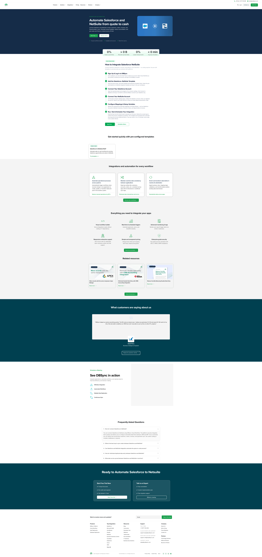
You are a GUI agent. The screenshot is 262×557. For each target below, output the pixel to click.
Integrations (70, 5)
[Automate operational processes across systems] (93, 177)
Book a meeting (152, 497)
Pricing (77, 5)
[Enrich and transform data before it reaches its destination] (150, 177)
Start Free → (110, 124)
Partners (90, 5)
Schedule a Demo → (122, 124)
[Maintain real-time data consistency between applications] (122, 177)
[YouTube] (171, 553)
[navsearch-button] (238, 5)
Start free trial (111, 497)
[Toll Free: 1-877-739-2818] (240, 1)
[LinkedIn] (168, 553)
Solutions (62, 5)
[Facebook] (163, 553)
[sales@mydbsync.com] (252, 1)
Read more (92, 285)
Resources (82, 5)
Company (97, 5)
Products (55, 5)
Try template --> (94, 156)
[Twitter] (166, 553)
